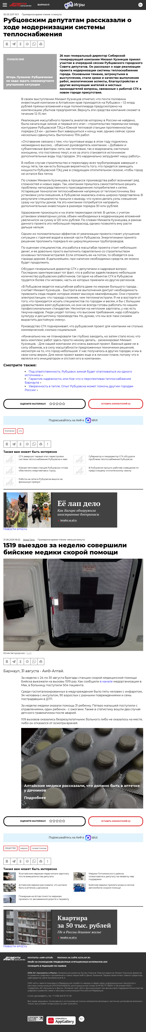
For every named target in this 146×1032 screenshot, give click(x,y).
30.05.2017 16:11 (11, 14)
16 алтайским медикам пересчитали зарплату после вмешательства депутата (44, 875)
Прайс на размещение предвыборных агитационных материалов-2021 (67, 962)
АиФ (29, 653)
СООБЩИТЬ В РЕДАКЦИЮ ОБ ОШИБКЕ (47, 966)
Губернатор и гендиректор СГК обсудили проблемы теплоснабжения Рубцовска (112, 458)
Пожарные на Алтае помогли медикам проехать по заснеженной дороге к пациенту (44, 897)
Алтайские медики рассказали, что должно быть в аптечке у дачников (82, 788)
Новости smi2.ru (15, 529)
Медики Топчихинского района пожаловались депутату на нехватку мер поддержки (111, 876)
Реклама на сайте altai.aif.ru (73, 958)
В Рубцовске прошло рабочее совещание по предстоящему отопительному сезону (114, 469)
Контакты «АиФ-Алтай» (40, 958)
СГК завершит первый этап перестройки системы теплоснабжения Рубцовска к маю (43, 458)
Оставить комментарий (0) (116, 404)
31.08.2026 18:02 (11, 539)
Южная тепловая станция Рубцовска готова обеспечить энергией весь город (43, 469)
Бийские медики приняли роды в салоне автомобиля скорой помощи (111, 886)
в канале (106, 681)
